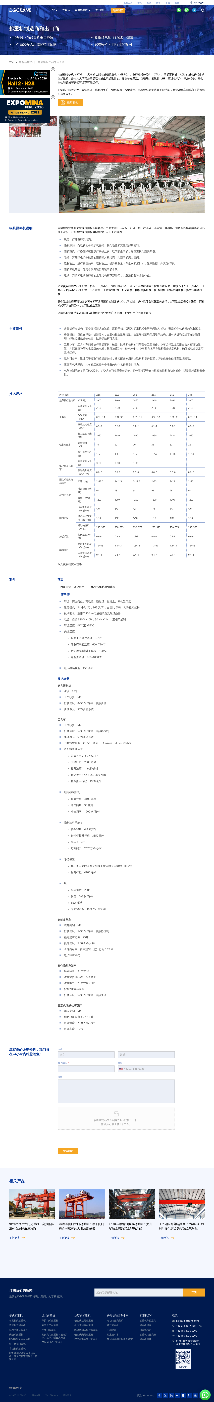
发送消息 (68, 1150)
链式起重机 (113, 1325)
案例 (149, 2)
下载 (168, 2)
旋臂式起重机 (82, 1315)
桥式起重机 (16, 1315)
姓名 (60, 1049)
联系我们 (118, 10)
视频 (177, 2)
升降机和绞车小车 (117, 1315)
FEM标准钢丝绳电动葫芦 (120, 1339)
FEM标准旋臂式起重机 (86, 1339)
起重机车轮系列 (148, 1320)
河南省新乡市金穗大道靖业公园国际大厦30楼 (188, 1342)
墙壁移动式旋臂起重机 (86, 1329)
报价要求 (72, 102)
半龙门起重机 (49, 1329)
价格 (139, 2)
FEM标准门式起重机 (52, 1342)
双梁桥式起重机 (17, 1325)
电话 (120, 1063)
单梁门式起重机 (50, 1320)
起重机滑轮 (145, 1339)
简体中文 (197, 2)
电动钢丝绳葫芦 (115, 1320)
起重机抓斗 (145, 1325)
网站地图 (36, 1395)
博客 (158, 2)
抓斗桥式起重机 (17, 1343)
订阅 (194, 1292)
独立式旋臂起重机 (83, 1320)
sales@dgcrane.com (187, 1320)
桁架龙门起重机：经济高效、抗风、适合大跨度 (55, 1336)
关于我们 (100, 10)
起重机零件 (146, 1315)
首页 (12, 62)
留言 (60, 1077)
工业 (52, 10)
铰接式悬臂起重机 (83, 1334)
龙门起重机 (48, 1315)
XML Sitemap (51, 1395)
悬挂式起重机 (16, 1334)
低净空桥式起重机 (18, 1329)
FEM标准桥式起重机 (19, 1339)
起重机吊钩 (145, 1329)
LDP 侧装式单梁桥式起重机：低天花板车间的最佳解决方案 (23, 1356)
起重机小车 (113, 1334)
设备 (64, 10)
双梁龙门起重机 (50, 1325)
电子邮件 (63, 1063)
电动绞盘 (111, 1329)
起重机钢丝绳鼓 (148, 1334)
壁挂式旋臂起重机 (83, 1325)
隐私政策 (67, 1395)
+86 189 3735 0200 (186, 1330)
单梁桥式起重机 (17, 1320)
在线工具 (128, 2)
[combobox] (122, 1069)
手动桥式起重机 (17, 1348)
